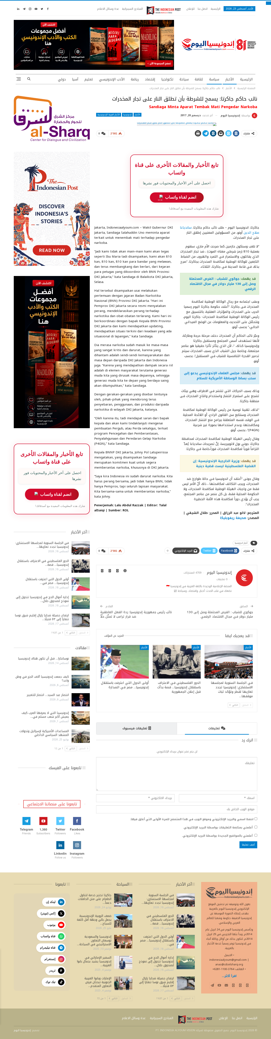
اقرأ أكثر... (229, 976)
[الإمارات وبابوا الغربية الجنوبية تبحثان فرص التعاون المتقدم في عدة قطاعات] (123, 983)
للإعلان (190, 8)
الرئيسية (215, 8)
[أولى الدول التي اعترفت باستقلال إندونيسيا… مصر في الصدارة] (125, 662)
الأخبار (229, 79)
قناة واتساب (48, 936)
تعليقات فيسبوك (134, 728)
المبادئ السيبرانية (132, 8)
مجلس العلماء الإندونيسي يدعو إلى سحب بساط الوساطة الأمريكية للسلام (220, 375)
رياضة (135, 79)
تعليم (88, 79)
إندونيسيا (127, 115)
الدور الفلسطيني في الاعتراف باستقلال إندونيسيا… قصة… (43, 563)
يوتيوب (51, 924)
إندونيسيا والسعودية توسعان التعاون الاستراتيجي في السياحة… (94, 940)
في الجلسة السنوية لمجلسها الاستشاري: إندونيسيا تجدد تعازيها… (42, 545)
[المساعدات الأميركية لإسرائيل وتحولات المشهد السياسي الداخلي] (81, 736)
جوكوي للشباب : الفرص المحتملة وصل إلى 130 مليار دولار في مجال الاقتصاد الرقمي (222, 284)
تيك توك (50, 982)
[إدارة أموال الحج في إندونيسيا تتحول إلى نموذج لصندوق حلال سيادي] (81, 602)
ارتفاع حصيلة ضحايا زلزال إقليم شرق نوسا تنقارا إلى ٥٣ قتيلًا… (42, 617)
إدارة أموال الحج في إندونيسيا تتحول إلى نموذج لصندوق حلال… (42, 599)
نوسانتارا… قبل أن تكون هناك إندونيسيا (43, 658)
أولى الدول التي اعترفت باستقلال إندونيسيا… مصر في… (47, 581)
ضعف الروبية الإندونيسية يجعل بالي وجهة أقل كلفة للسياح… (94, 919)
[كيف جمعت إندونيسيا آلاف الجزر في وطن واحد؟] (81, 682)
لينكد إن (50, 902)
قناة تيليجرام (47, 947)
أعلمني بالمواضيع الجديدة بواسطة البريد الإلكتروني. (217, 835)
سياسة (214, 79)
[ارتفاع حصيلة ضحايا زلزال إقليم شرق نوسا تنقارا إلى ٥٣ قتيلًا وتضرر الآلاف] (81, 620)
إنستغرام (49, 959)
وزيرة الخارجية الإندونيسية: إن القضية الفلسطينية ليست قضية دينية (224, 463)
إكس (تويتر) (48, 913)
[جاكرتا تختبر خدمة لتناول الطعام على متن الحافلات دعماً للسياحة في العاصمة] (123, 900)
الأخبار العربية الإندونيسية (108, 115)
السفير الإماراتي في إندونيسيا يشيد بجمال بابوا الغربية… (94, 961)
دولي (62, 79)
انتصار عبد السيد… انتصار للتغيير (48, 695)
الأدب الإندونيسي (112, 79)
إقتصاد (150, 79)
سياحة (184, 79)
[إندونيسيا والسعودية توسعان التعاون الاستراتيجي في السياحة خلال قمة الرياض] (123, 941)
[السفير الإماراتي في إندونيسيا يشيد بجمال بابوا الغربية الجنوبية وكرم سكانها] (123, 962)
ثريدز (52, 970)
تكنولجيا (167, 79)
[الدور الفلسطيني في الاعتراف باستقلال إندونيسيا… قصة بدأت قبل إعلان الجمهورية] (177, 662)
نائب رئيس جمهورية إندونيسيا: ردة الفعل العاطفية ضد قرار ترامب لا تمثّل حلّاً (136, 614)
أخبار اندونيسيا (241, 543)
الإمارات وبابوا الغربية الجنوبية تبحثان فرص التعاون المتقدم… (97, 982)
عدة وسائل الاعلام (108, 8)
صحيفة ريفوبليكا (233, 518)
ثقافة (199, 79)
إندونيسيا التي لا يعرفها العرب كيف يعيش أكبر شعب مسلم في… (45, 715)
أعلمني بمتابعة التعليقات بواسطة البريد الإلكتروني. (218, 827)
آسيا (75, 79)
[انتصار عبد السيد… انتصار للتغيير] (81, 700)
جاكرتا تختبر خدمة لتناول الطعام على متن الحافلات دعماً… (94, 899)
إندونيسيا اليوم (22, 1030)
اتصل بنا (202, 8)
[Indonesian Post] (164, 10)
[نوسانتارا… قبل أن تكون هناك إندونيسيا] (81, 663)
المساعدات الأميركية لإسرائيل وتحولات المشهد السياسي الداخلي (44, 733)
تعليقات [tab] (214, 728)
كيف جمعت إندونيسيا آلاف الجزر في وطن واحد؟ (42, 678)
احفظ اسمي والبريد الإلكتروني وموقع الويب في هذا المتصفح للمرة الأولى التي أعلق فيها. (191, 819)
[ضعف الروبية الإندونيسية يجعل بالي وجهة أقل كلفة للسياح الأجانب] (123, 921)
